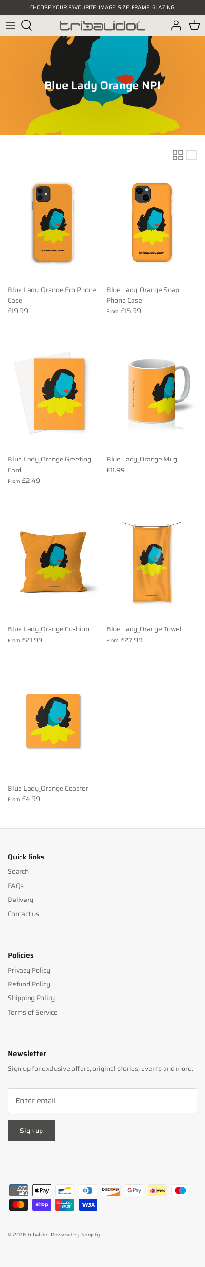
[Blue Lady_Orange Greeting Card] (53, 392)
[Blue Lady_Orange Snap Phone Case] (151, 223)
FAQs (16, 885)
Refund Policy (29, 984)
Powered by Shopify (75, 1235)
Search (18, 871)
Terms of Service (33, 1012)
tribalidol (38, 1235)
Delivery (20, 899)
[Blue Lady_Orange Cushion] (53, 562)
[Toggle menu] (10, 25)
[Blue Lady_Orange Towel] (151, 562)
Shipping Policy (31, 998)
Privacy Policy (29, 970)
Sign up (31, 1130)
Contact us (23, 914)
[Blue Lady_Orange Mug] (151, 392)
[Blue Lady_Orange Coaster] (53, 721)
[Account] (173, 25)
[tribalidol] (102, 25)
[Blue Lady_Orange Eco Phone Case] (53, 223)
